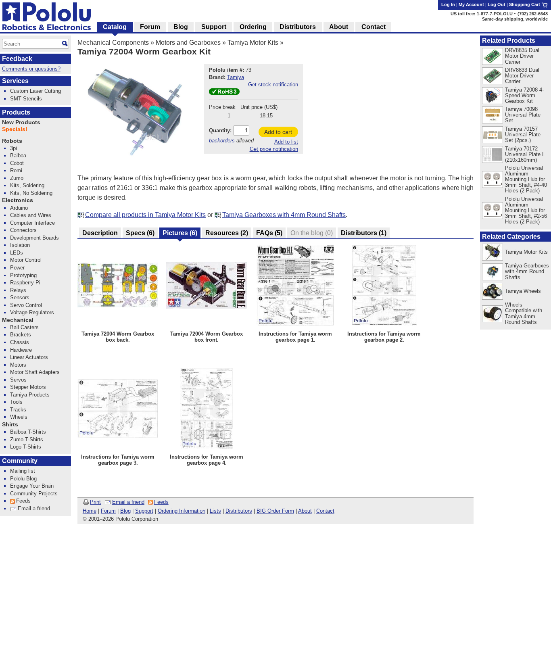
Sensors (19, 297)
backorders (222, 141)
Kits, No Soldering (31, 193)
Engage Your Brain (32, 486)
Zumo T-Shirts (26, 439)
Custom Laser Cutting (35, 91)
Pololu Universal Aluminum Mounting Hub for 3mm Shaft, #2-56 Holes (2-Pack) (526, 210)
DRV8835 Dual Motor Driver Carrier (522, 56)
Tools (16, 402)
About (305, 511)
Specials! (14, 129)
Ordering (253, 26)
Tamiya (235, 77)
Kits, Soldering (27, 185)
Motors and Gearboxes (188, 42)
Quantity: (220, 130)
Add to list (286, 142)
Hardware (21, 350)
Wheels (18, 417)
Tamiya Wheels (523, 291)
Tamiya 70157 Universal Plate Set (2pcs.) (523, 134)
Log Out (496, 4)
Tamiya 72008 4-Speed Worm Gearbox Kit (524, 95)
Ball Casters (24, 327)
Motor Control (26, 260)
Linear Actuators (29, 357)
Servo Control (26, 305)
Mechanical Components (113, 42)
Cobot (17, 163)
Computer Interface (32, 223)
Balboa (18, 155)
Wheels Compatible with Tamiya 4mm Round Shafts (523, 313)
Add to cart (278, 132)
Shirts (10, 425)
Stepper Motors (28, 387)
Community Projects (34, 493)
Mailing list (22, 471)
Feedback (17, 58)
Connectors (23, 230)
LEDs (16, 253)
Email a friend (128, 502)
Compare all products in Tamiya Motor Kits (145, 214)
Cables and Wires (30, 215)
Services (15, 80)
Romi (16, 170)
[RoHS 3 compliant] (224, 93)
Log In (448, 4)
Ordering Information (181, 511)
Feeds (161, 502)
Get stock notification (273, 84)
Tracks (18, 410)
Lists (215, 511)
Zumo (16, 178)
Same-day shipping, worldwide (515, 19)
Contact (325, 511)
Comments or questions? (31, 69)
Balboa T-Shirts (28, 432)
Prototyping (23, 275)
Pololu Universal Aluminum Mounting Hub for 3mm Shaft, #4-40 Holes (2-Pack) (526, 179)
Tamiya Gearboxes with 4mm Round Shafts (284, 214)
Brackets (20, 335)
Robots (12, 141)
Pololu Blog (23, 479)
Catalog (115, 26)
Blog (125, 511)
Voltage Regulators (32, 312)
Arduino (19, 208)
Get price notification (274, 149)
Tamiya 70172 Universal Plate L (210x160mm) (525, 154)
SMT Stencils (26, 99)
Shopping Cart (525, 4)
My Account (471, 4)
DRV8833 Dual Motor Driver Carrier (522, 75)
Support (144, 511)
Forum (108, 511)
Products (16, 112)
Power (17, 268)
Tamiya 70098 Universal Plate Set (523, 114)
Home (89, 511)
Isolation (20, 245)
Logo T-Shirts (25, 447)
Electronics (17, 200)
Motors (18, 365)
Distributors (238, 511)
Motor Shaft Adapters (35, 372)
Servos (18, 380)
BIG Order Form (275, 511)
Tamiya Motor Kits (252, 42)
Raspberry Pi (25, 283)
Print (95, 502)
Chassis (19, 342)
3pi (13, 148)
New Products (21, 122)
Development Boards (34, 238)
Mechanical (17, 320)
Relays (18, 290)
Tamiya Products (30, 395)
